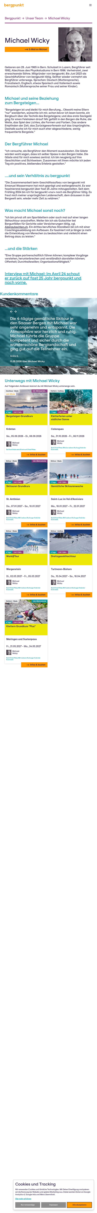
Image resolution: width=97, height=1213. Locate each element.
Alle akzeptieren (79, 1205)
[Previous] (11, 311)
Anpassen (53, 1205)
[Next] (15, 311)
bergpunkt (14, 5)
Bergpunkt (13, 18)
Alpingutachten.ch (16, 226)
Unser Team (34, 18)
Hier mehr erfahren (23, 1199)
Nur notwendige (28, 1205)
